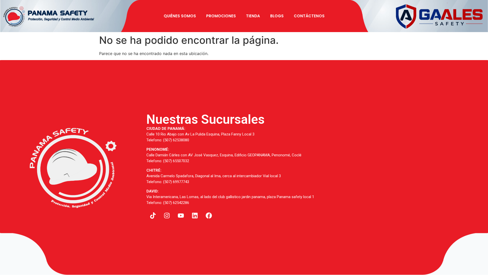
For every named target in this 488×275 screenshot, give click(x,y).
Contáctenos (309, 16)
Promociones (221, 16)
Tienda (253, 16)
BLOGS (277, 16)
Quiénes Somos (180, 16)
